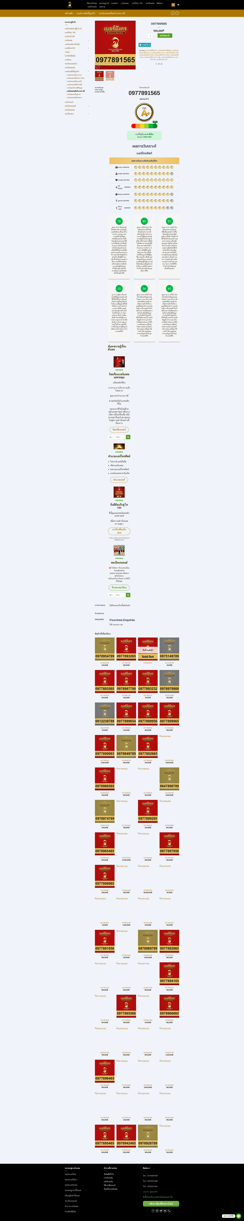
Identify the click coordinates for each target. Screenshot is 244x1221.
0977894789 (104, 1118)
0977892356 (104, 988)
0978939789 (126, 923)
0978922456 (126, 890)
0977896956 (148, 793)
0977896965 (104, 890)
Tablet (67, 52)
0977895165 (126, 1118)
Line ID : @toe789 (150, 1191)
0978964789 (148, 1020)
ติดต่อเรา (160, 3)
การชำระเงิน (108, 1178)
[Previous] (98, 45)
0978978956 (126, 858)
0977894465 (126, 1085)
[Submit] (128, 437)
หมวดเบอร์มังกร (71, 1179)
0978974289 (148, 923)
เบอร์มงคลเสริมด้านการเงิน (75, 78)
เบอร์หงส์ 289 (70, 36)
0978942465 (126, 1150)
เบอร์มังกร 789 (137, 3)
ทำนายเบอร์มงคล (71, 1206)
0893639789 (104, 1053)
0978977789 (148, 988)
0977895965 (126, 988)
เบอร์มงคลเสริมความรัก (74, 81)
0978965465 (104, 858)
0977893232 (148, 695)
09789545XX (147, 663)
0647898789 (169, 793)
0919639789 (148, 1118)
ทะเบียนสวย (150, 3)
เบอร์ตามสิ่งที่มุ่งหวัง (85, 13)
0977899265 (148, 825)
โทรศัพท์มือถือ (70, 56)
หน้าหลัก (69, 13)
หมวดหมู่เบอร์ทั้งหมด (73, 1190)
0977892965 (169, 955)
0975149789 (169, 663)
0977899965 (169, 728)
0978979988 (169, 695)
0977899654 (126, 728)
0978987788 (126, 695)
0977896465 (104, 1085)
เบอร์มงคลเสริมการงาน (74, 75)
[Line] (238, 1216)
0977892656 (148, 858)
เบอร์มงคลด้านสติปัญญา (75, 88)
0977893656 (104, 1020)
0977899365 (126, 793)
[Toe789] (74, 5)
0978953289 (126, 955)
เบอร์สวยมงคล (70, 67)
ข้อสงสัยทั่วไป (109, 1174)
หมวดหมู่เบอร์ (104, 3)
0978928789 (148, 1150)
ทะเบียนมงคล (70, 110)
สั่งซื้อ (145, 1197)
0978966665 (169, 1020)
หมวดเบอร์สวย (70, 1174)
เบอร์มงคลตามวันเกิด (72, 44)
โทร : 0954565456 (150, 1186)
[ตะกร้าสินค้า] (178, 5)
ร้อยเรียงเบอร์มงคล (110, 1189)
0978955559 (148, 1053)
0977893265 (126, 663)
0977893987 (169, 1150)
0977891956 (104, 955)
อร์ (152, 1197)
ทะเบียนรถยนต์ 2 (71, 63)
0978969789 (148, 955)
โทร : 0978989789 (150, 1175)
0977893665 (126, 825)
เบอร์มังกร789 (70, 48)
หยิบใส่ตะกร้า (165, 35)
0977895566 (126, 1020)
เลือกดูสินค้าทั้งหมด (72, 1195)
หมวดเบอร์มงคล (71, 1185)
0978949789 (126, 760)
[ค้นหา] (173, 5)
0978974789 (104, 825)
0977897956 (169, 858)
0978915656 (169, 1118)
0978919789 (169, 1053)
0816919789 (169, 890)
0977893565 (104, 695)
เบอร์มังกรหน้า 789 (161, 59)
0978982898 (169, 825)
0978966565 (104, 793)
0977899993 (104, 760)
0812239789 (104, 728)
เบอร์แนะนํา (69, 102)
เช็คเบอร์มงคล (92, 3)
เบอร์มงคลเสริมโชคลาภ (74, 97)
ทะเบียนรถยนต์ (70, 106)
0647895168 (126, 1053)
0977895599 (169, 1085)
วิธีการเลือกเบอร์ (109, 1185)
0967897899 (169, 760)
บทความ (102, 7)
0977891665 (169, 923)
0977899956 (148, 728)
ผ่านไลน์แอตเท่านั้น (165, 1197)
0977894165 (169, 988)
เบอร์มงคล (124, 3)
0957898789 (148, 1085)
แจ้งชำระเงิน (92, 7)
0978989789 (148, 890)
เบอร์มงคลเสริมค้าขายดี (74, 84)
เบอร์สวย (114, 3)
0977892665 (148, 760)
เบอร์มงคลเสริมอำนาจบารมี (112, 13)
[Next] (132, 45)
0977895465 (104, 1150)
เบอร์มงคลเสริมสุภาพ (74, 94)
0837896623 (104, 923)
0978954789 (104, 663)
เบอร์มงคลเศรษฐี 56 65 (73, 28)
